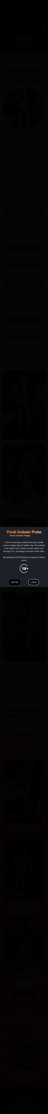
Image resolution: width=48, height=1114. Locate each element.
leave (33, 582)
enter (14, 582)
